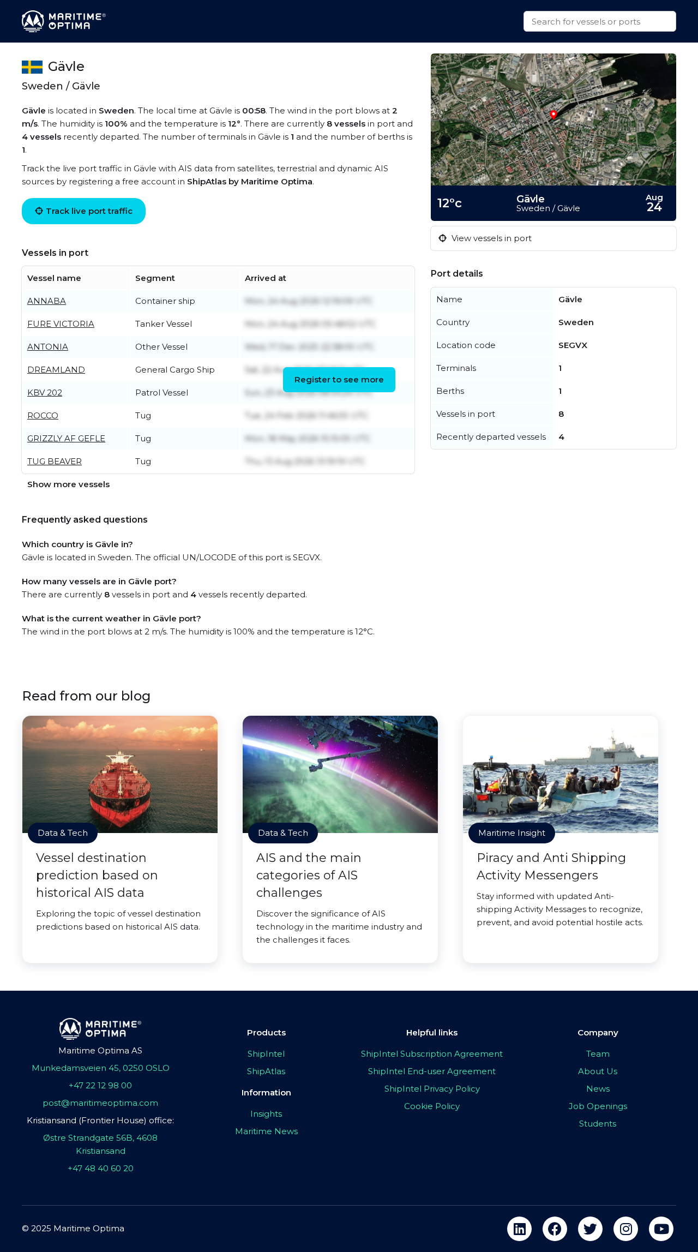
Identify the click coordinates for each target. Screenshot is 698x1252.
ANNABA (46, 301)
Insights (266, 1114)
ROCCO (42, 415)
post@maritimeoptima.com (100, 1103)
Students (597, 1123)
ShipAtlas (266, 1071)
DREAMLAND (56, 369)
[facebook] (555, 1229)
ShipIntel (266, 1054)
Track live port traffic (89, 211)
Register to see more (339, 379)
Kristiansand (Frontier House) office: (100, 1120)
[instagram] (625, 1229)
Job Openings (598, 1106)
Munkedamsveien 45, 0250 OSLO (101, 1068)
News (598, 1088)
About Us (597, 1071)
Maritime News (266, 1131)
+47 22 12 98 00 (100, 1085)
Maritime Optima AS (100, 1050)
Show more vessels (68, 484)
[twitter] (590, 1229)
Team (598, 1054)
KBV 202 (44, 392)
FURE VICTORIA (60, 324)
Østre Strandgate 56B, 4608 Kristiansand (100, 1144)
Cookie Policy (432, 1106)
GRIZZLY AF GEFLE (66, 438)
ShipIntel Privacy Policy (432, 1088)
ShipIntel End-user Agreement (432, 1071)
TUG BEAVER (54, 461)
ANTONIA (47, 347)
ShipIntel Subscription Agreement (432, 1054)
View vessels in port (490, 238)
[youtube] (661, 1229)
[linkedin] (519, 1229)
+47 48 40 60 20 (101, 1168)
